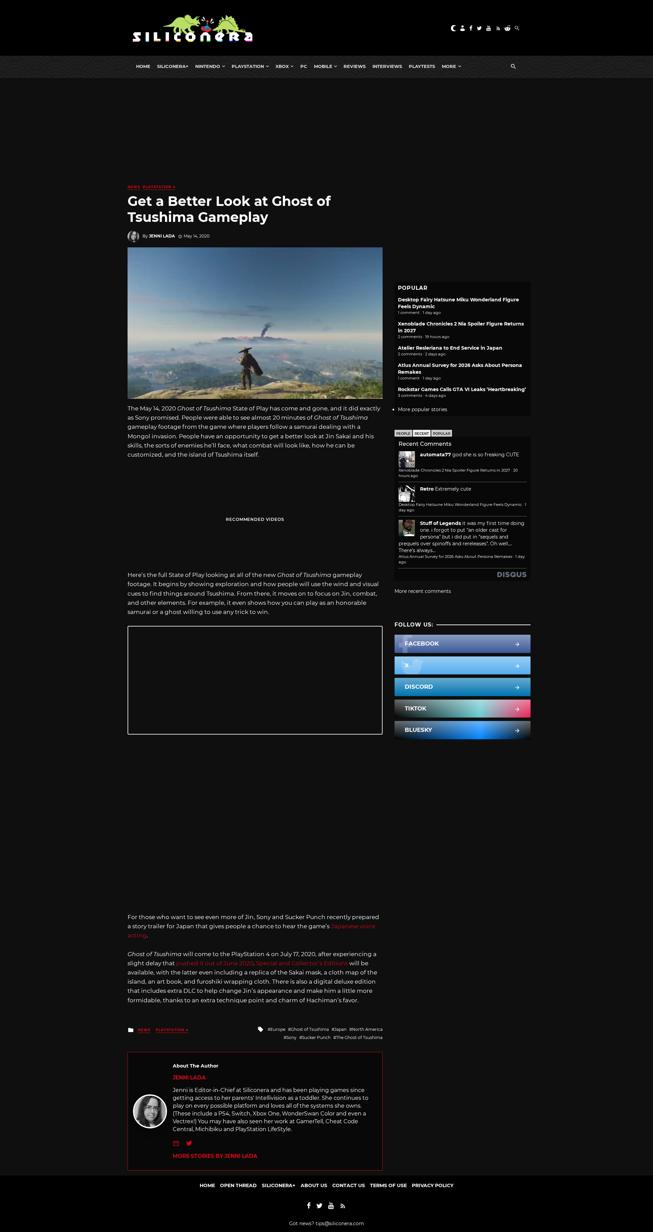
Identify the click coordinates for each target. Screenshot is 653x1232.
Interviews (387, 66)
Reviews (355, 66)
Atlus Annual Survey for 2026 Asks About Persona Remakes (455, 556)
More (449, 66)
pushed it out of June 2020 (214, 963)
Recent (422, 434)
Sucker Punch (316, 1037)
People (403, 434)
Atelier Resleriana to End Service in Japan (450, 348)
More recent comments (423, 591)
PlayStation (248, 66)
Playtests (422, 66)
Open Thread (238, 1185)
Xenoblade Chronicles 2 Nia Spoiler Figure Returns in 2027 (454, 470)
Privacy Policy (432, 1185)
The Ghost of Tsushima (359, 1037)
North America (367, 1029)
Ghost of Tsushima (310, 1029)
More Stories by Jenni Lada (215, 1156)
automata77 (435, 455)
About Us (314, 1185)
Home (143, 66)
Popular (441, 434)
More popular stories (422, 409)
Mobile (323, 66)
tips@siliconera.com (340, 1223)
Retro (427, 489)
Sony (291, 1037)
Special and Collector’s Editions (302, 963)
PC (303, 66)
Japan (340, 1029)
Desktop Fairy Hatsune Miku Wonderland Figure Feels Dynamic (460, 504)
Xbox (282, 66)
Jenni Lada (162, 236)
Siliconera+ (172, 66)
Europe (277, 1029)
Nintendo (207, 66)
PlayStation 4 (159, 187)
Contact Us (348, 1185)
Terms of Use (388, 1185)
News (134, 187)
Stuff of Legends (440, 523)
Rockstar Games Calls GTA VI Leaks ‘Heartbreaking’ (462, 389)
